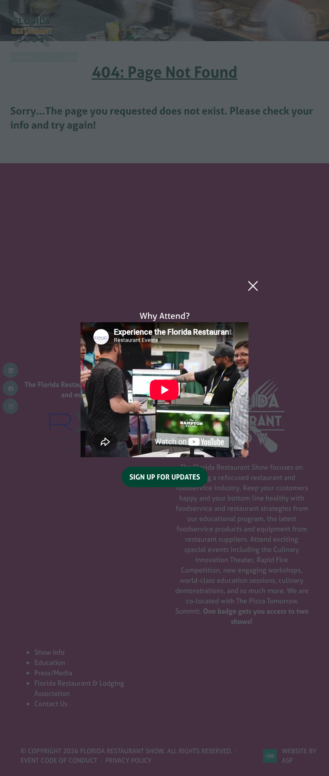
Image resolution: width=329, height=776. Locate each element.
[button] (253, 286)
